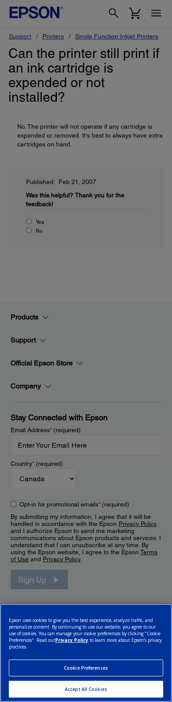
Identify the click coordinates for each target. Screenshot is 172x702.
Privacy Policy (71, 640)
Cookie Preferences (86, 668)
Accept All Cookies (86, 689)
